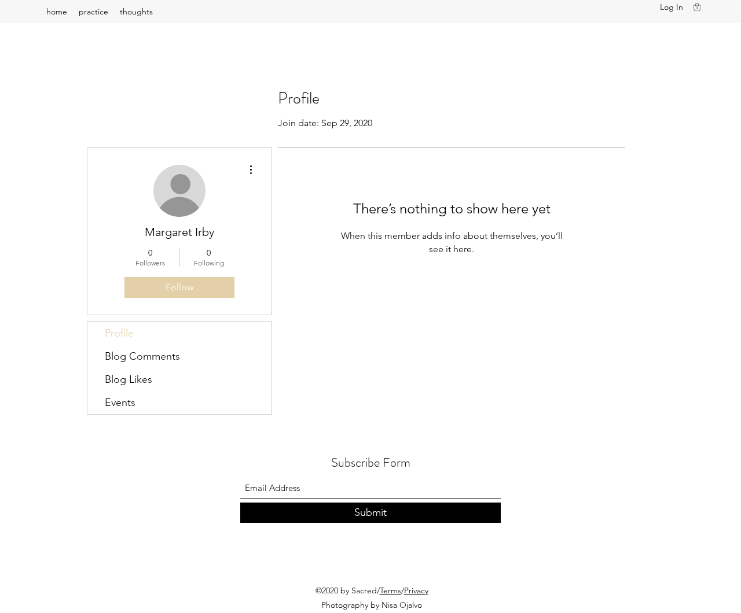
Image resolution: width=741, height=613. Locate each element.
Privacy (416, 590)
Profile (119, 333)
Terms (390, 590)
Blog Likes (128, 379)
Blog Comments (142, 356)
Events (120, 402)
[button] (697, 7)
